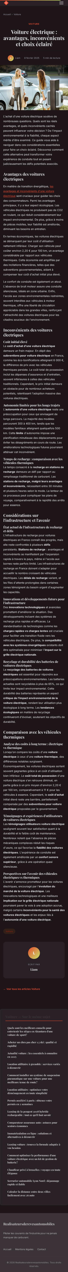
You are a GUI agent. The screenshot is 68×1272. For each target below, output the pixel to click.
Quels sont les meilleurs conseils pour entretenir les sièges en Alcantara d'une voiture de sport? (30, 1031)
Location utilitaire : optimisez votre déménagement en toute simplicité (27, 1091)
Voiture (17, 14)
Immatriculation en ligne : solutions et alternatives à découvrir (29, 1135)
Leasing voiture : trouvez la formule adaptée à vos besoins (33, 1146)
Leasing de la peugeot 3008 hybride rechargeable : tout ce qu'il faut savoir (29, 1113)
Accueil (7, 14)
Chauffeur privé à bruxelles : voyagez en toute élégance (33, 1171)
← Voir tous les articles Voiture (21, 989)
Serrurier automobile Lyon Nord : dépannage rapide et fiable (33, 1182)
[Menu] (61, 3)
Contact (41, 1249)
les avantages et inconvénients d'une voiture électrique (28, 191)
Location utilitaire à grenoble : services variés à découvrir (33, 1065)
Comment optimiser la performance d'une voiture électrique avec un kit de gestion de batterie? (32, 1159)
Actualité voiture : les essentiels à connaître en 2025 (32, 1055)
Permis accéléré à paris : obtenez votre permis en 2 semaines (29, 1102)
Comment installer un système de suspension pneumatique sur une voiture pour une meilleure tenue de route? (33, 1078)
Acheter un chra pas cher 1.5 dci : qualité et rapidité (32, 1044)
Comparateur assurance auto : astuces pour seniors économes (32, 1124)
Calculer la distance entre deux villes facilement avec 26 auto (28, 1193)
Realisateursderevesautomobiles (29, 1223)
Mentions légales (24, 1249)
